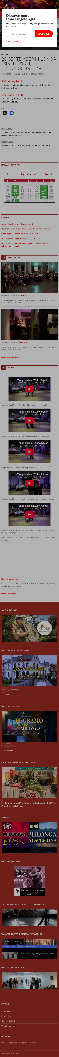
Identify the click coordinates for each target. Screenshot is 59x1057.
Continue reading (13, 41)
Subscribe (44, 33)
